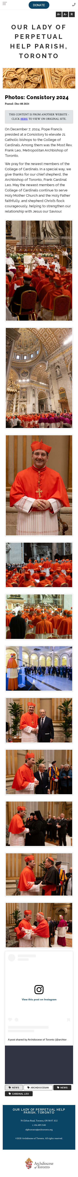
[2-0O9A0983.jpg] (39, 378)
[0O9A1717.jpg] (39, 720)
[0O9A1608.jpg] (39, 874)
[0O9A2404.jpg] (39, 668)
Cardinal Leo (20, 1093)
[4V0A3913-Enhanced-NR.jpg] (39, 616)
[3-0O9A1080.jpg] (39, 485)
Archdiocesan (39, 1087)
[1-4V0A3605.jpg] (39, 270)
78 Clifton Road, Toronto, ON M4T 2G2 (39, 1120)
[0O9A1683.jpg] (39, 824)
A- (65, 14)
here (24, 119)
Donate (39, 5)
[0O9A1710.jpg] (39, 772)
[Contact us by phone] (74, 5)
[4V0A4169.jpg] (39, 565)
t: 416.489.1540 (39, 1125)
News (15, 1087)
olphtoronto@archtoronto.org (39, 1129)
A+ (58, 14)
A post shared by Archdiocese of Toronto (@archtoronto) (40, 1039)
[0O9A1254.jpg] (39, 925)
